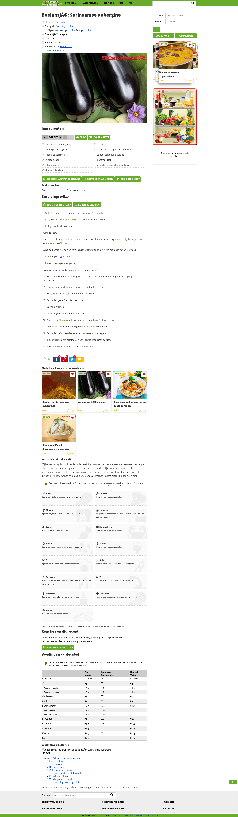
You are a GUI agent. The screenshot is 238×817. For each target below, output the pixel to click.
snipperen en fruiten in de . (74, 212)
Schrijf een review (55, 50)
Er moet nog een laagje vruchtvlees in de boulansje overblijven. (79, 287)
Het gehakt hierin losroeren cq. (61, 226)
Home (45, 787)
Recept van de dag (53, 802)
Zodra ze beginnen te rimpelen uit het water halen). (71, 269)
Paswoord (158, 21)
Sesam (49, 543)
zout (76, 239)
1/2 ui (100, 144)
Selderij (103, 493)
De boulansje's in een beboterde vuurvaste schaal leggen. (76, 333)
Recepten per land (113, 802)
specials (109, 3)
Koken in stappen (89, 204)
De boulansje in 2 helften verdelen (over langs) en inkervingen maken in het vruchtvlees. (90, 249)
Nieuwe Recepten (52, 808)
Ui (48, 212)
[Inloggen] (156, 29)
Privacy (120, 815)
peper (120, 239)
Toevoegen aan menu (99, 178)
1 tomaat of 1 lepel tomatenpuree (114, 149)
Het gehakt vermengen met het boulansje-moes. (72, 293)
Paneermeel (57, 320)
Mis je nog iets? (130, 178)
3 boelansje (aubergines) (58, 144)
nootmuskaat (104, 159)
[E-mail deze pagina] (80, 359)
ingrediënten (90, 3)
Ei (46, 560)
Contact (113, 815)
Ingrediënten (56, 760)
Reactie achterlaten (60, 647)
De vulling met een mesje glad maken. (66, 313)
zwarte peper (52, 159)
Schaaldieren (106, 526)
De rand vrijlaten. (55, 306)
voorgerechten (68, 30)
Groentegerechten (65, 26)
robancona (66, 46)
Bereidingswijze (57, 767)
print (83, 137)
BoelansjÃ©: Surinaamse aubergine (62, 757)
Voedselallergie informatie (68, 773)
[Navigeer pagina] (233, 782)
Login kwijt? (163, 35)
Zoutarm (104, 593)
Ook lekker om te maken (61, 770)
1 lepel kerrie (52, 164)
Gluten (49, 510)
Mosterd (50, 593)
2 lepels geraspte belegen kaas (113, 164)
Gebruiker (158, 15)
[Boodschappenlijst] (121, 3)
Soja (101, 560)
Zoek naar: (47, 794)
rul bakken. (51, 232)
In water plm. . (57, 256)
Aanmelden (186, 35)
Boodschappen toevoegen (63, 178)
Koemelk (50, 576)
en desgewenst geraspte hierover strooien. (83, 320)
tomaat (67, 219)
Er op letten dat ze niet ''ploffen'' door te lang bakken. (74, 346)
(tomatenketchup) (54, 170)
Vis (101, 576)
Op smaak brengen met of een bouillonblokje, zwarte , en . (92, 241)
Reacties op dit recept (60, 776)
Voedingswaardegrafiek (67, 782)
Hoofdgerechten (68, 787)
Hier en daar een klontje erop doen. (77, 326)
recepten (70, 3)
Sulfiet (102, 543)
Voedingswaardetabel (60, 779)
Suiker (49, 526)
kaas (96, 320)
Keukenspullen (62, 764)
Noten (49, 610)
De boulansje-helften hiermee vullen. (66, 300)
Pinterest (168, 808)
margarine (91, 212)
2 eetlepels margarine (56, 149)
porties (50, 38)
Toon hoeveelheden (59, 204)
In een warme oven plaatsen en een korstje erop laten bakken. (79, 339)
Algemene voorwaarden (133, 815)
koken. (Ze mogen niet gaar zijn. (61, 263)
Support (147, 815)
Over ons (154, 815)
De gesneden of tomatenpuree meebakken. (75, 219)
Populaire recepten (114, 808)
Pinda (49, 493)
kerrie (135, 239)
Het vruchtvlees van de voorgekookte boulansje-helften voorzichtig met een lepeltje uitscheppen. (88, 278)
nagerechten (85, 30)
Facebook (168, 802)
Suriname (61, 22)
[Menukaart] (131, 3)
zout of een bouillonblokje (110, 154)
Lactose (103, 510)
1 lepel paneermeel (55, 154)
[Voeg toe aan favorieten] (72, 374)
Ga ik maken (101, 137)
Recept (54, 787)
